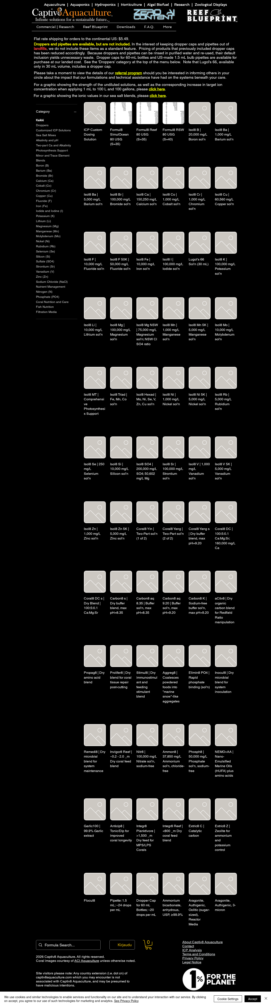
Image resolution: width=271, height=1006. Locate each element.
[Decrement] (192, 273)
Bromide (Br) (44, 175)
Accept (252, 999)
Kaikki (40, 120)
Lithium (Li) (43, 221)
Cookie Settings (227, 999)
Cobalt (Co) (43, 185)
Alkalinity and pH (47, 140)
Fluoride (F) (44, 201)
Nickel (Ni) (43, 241)
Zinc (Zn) (42, 276)
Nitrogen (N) (44, 291)
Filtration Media (46, 312)
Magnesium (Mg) (47, 226)
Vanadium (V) (45, 271)
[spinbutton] (200, 273)
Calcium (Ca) (45, 180)
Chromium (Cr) (46, 190)
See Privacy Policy (126, 1001)
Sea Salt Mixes (46, 135)
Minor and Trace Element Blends (52, 158)
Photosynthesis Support (52, 150)
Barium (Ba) (44, 170)
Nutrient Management (50, 286)
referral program (128, 73)
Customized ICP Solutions (53, 130)
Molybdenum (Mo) (48, 236)
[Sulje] (265, 999)
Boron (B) (42, 165)
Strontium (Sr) (45, 266)
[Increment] (207, 273)
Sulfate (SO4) (45, 261)
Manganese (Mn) (47, 231)
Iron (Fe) (42, 206)
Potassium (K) (45, 216)
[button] (55, 27)
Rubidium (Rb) (45, 246)
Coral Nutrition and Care (52, 302)
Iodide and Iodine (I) (49, 211)
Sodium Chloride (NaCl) (52, 281)
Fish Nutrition (45, 306)
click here (157, 89)
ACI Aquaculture (86, 961)
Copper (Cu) (44, 196)
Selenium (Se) (45, 251)
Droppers (42, 125)
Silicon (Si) (43, 256)
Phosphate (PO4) (47, 296)
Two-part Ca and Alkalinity (53, 145)
